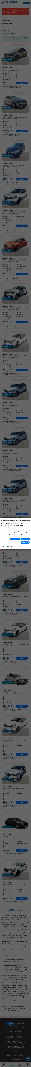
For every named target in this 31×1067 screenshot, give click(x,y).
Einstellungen (25, 542)
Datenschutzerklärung (7, 546)
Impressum (18, 546)
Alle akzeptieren (15, 539)
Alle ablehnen (25, 539)
